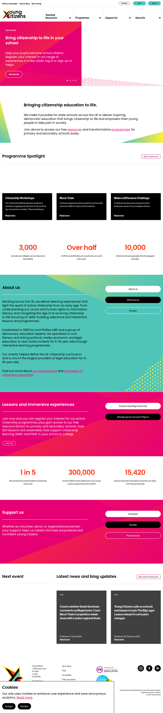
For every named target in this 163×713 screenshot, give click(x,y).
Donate (124, 3)
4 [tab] (76, 80)
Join (139, 3)
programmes (120, 130)
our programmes (44, 371)
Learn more (9, 443)
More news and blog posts (148, 577)
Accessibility (66, 675)
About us (133, 289)
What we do (133, 299)
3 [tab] (73, 80)
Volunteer (133, 514)
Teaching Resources (51, 16)
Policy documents (68, 679)
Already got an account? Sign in (133, 416)
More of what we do (151, 156)
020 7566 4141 (37, 681)
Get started (14, 74)
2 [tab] (70, 80)
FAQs (64, 670)
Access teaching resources (133, 406)
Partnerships (133, 535)
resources (75, 130)
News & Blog (25, 4)
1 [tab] (67, 80)
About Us (140, 17)
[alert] (57, 697)
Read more (10, 215)
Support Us (111, 17)
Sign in (154, 3)
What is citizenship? (10, 4)
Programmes (82, 17)
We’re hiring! (36, 4)
